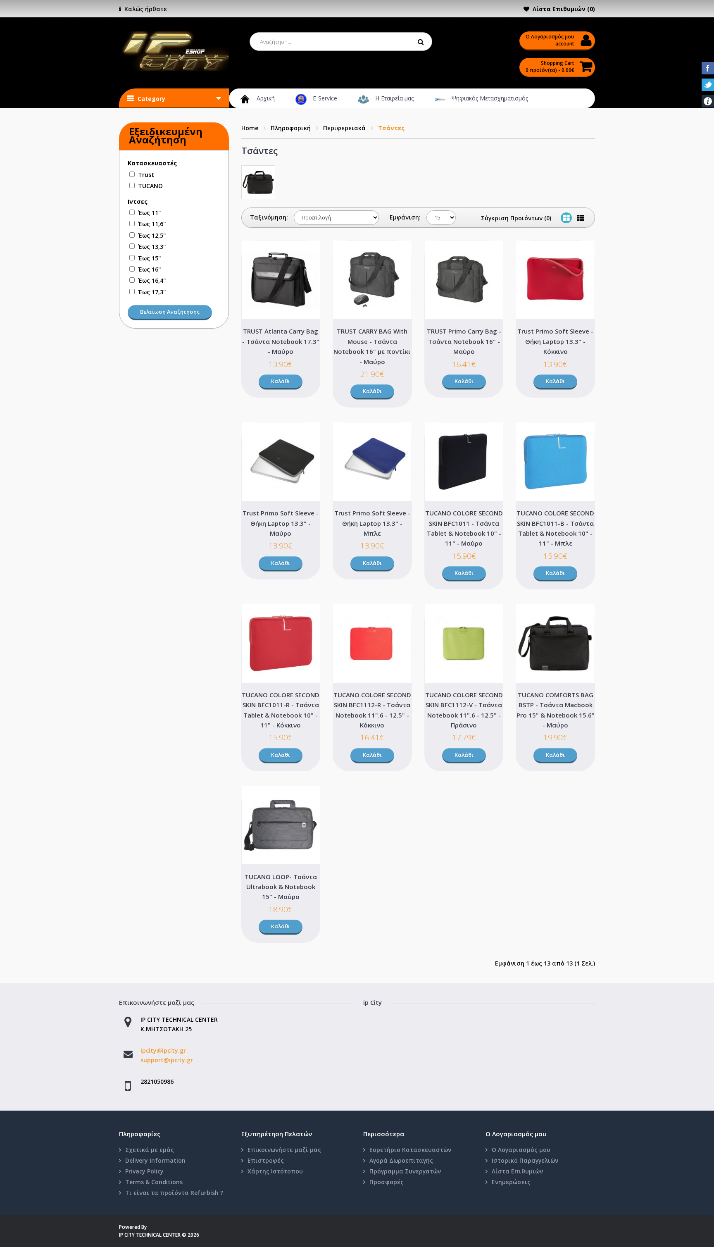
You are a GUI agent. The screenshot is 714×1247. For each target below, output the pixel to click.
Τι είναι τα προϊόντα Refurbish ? (174, 1193)
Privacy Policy (144, 1171)
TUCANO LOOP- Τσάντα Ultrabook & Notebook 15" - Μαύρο (281, 887)
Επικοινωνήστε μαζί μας (284, 1150)
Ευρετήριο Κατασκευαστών (410, 1150)
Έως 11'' (149, 213)
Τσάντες (391, 128)
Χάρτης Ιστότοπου (275, 1171)
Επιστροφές (266, 1160)
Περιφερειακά (344, 128)
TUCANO (150, 186)
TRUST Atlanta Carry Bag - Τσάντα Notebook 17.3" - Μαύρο (280, 341)
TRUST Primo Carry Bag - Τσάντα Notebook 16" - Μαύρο (464, 341)
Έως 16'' (149, 269)
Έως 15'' (149, 258)
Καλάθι (280, 381)
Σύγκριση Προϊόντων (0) (516, 218)
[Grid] (566, 217)
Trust (146, 175)
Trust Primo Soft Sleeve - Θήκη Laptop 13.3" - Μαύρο (281, 523)
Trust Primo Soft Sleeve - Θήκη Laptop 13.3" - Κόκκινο (555, 341)
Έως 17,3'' (152, 292)
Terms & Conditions (154, 1182)
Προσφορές (386, 1182)
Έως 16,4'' (152, 280)
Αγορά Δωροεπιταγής (401, 1160)
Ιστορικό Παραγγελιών (525, 1160)
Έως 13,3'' (152, 246)
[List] (580, 217)
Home (249, 128)
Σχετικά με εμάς (149, 1150)
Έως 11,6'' (152, 224)
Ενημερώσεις (511, 1182)
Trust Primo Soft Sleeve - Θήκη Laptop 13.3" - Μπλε (372, 523)
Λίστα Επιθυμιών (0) (564, 9)
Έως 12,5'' (152, 235)
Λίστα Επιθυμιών (517, 1171)
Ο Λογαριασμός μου (521, 1150)
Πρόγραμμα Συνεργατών (405, 1171)
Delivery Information (155, 1160)
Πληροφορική (291, 128)
